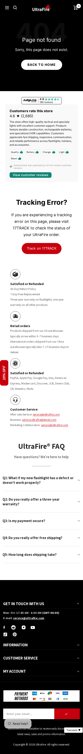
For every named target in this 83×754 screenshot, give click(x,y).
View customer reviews (30, 175)
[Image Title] (4, 627)
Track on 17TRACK (41, 248)
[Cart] (75, 8)
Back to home (41, 65)
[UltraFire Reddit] (13, 627)
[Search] (15, 8)
